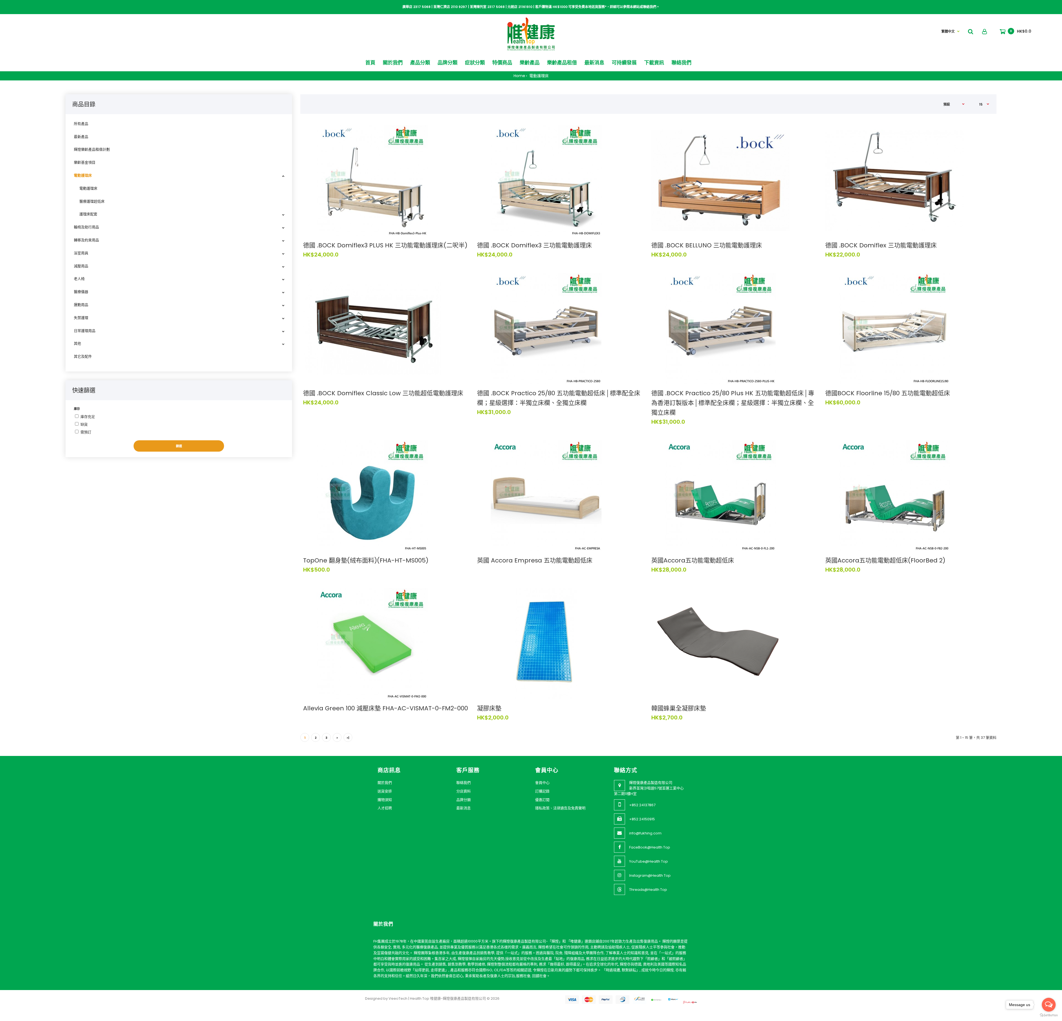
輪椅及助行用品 (86, 227)
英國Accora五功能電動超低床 (692, 560)
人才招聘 (385, 808)
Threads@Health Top (648, 889)
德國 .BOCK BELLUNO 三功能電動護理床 (706, 245)
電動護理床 (538, 75)
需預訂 (85, 432)
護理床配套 (88, 214)
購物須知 (385, 799)
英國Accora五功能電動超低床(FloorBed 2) (885, 560)
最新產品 (81, 136)
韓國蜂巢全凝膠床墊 (678, 708)
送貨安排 (385, 791)
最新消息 (463, 808)
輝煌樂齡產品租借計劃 (92, 149)
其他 (77, 343)
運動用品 (81, 304)
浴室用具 (81, 253)
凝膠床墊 (489, 708)
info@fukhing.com (645, 833)
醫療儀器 (81, 291)
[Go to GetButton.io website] (1049, 1015)
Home (519, 75)
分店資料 (463, 791)
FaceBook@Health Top (649, 847)
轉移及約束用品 (86, 240)
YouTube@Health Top (648, 861)
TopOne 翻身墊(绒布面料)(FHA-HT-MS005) (365, 560)
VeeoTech (398, 998)
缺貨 (84, 424)
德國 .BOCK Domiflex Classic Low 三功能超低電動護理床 (383, 393)
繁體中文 (948, 31)
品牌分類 (463, 799)
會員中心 (542, 782)
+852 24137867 (642, 805)
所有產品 (81, 123)
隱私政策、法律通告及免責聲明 (560, 808)
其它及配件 (83, 356)
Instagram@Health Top (650, 875)
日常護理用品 (84, 330)
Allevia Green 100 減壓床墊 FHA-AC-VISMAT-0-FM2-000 (385, 708)
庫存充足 (87, 416)
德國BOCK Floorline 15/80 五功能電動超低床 (887, 393)
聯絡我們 (463, 782)
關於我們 (385, 782)
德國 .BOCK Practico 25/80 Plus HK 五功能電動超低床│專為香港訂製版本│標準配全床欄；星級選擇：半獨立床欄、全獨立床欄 (732, 403)
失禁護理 (81, 317)
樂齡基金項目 (84, 162)
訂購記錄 (542, 791)
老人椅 (79, 278)
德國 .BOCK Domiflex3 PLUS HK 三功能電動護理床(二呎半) (385, 245)
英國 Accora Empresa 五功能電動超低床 (534, 560)
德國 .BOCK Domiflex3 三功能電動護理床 (534, 245)
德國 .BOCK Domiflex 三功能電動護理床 (881, 245)
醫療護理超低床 (92, 201)
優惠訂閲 (542, 799)
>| (348, 737)
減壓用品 (81, 266)
